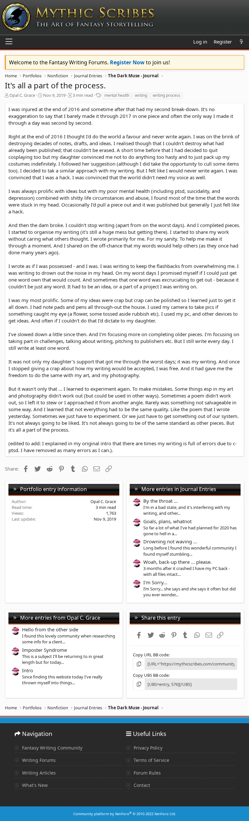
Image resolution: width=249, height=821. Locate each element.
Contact (141, 785)
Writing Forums (38, 760)
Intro (27, 670)
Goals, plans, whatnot (167, 521)
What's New (34, 785)
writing (141, 95)
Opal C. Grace (22, 95)
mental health (116, 95)
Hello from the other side (50, 629)
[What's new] (241, 41)
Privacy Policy (147, 748)
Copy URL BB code (151, 655)
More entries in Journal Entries (178, 489)
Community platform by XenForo (124, 813)
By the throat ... (160, 501)
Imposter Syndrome (44, 650)
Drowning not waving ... (170, 541)
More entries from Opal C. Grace (60, 617)
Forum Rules (146, 773)
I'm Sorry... (155, 582)
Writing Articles (38, 773)
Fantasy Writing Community (51, 748)
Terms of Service (150, 760)
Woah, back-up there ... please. (177, 562)
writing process (166, 95)
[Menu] (9, 41)
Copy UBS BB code (151, 675)
